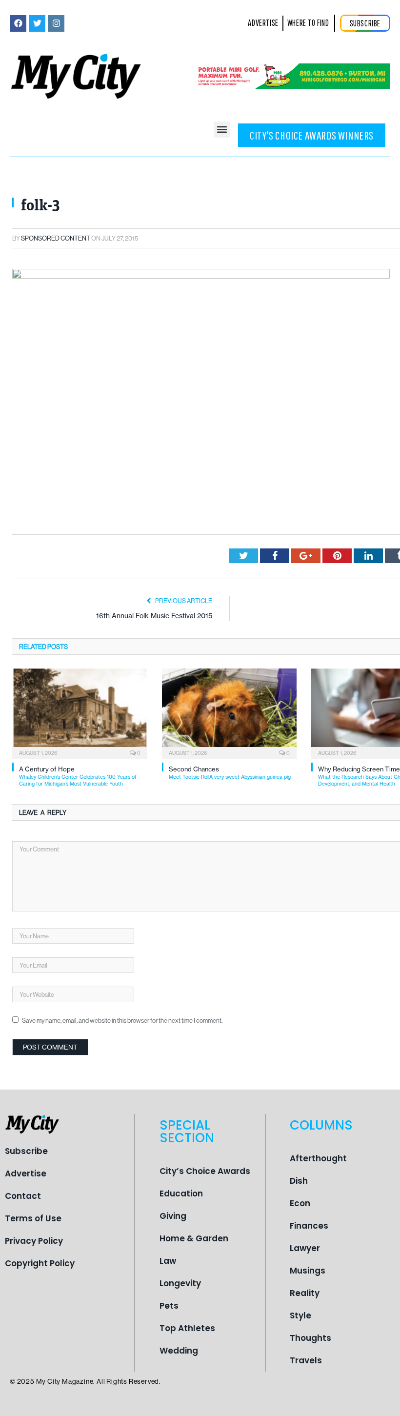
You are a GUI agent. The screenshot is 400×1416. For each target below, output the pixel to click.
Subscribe (26, 1151)
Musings (307, 1270)
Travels (306, 1360)
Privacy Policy (34, 1241)
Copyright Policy (40, 1263)
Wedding (179, 1350)
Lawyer (305, 1248)
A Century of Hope (78, 776)
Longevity (180, 1283)
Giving (173, 1216)
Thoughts (310, 1338)
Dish (299, 1181)
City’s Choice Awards (205, 1171)
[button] (222, 129)
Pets (169, 1306)
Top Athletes (187, 1328)
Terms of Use (33, 1218)
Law (168, 1261)
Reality (305, 1293)
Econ (300, 1203)
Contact (23, 1196)
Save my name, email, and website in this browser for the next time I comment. (122, 1020)
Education (181, 1193)
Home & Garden (194, 1238)
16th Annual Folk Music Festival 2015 (154, 615)
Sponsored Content (55, 238)
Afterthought (318, 1158)
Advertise (25, 1173)
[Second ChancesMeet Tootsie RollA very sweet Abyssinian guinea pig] (229, 712)
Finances (309, 1226)
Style (300, 1315)
